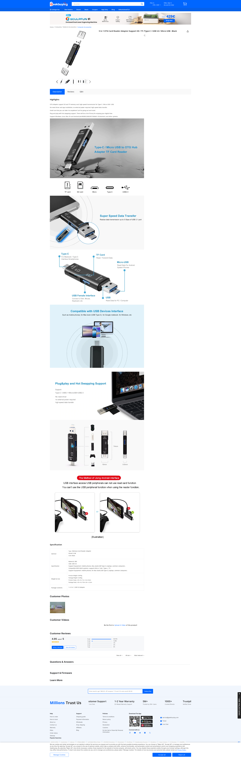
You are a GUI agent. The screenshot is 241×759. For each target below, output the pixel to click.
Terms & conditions (108, 716)
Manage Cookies (59, 755)
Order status (54, 733)
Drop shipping (80, 725)
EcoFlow (129, 742)
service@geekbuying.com (170, 717)
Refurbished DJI (124, 9)
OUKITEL (182, 742)
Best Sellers (69, 9)
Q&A (81, 92)
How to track (54, 719)
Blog (113, 9)
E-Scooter (173, 742)
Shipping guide (81, 716)
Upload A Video (120, 625)
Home (51, 27)
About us (52, 722)
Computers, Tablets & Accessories (65, 27)
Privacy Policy (181, 750)
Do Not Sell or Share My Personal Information (113, 731)
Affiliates (79, 727)
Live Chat (165, 724)
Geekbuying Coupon (141, 742)
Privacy (105, 722)
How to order (54, 716)
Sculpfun (153, 742)
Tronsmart (121, 742)
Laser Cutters (163, 742)
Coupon (95, 9)
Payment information (82, 719)
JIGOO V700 (54, 742)
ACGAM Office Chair (94, 742)
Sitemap (52, 735)
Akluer (72, 742)
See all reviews (70, 647)
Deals (86, 9)
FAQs (51, 730)
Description (57, 92)
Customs (105, 727)
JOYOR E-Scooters (109, 742)
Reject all (181, 755)
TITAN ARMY (81, 742)
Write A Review (57, 647)
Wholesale (79, 722)
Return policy (107, 719)
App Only (104, 9)
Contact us (53, 725)
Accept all (161, 755)
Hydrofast (64, 742)
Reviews (70, 92)
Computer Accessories (84, 27)
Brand (79, 9)
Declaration (106, 725)
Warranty (52, 727)
